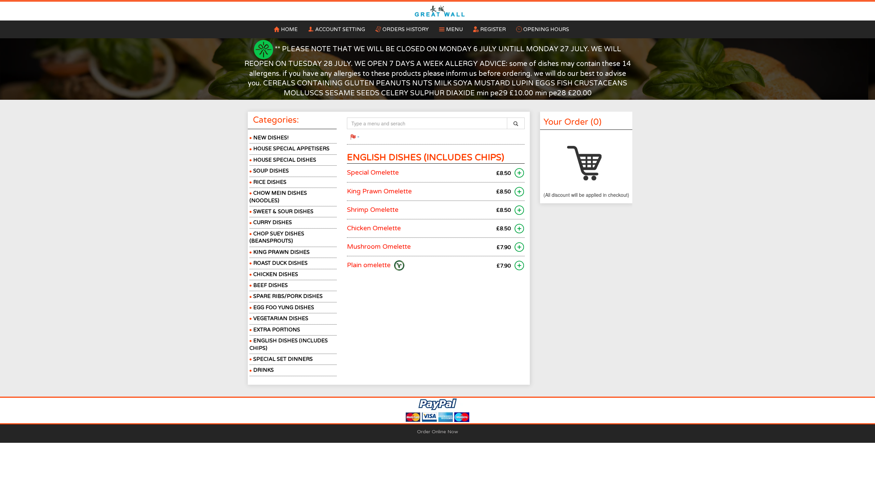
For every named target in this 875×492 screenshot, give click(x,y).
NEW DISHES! (270, 138)
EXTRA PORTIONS (276, 330)
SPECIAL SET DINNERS (283, 359)
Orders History (405, 29)
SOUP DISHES (271, 171)
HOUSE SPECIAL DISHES (284, 160)
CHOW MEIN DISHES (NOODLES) (278, 196)
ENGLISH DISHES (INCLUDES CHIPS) (289, 344)
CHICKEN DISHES (275, 274)
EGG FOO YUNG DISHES (283, 307)
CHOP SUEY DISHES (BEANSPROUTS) (277, 237)
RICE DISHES (269, 182)
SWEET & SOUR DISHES (283, 211)
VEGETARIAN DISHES (280, 318)
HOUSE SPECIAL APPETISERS (291, 149)
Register (493, 29)
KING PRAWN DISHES (281, 252)
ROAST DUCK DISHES (280, 263)
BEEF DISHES (270, 285)
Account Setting (342, 29)
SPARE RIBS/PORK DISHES (288, 296)
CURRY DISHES (272, 222)
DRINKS (263, 370)
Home (289, 29)
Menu (454, 29)
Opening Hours (546, 29)
